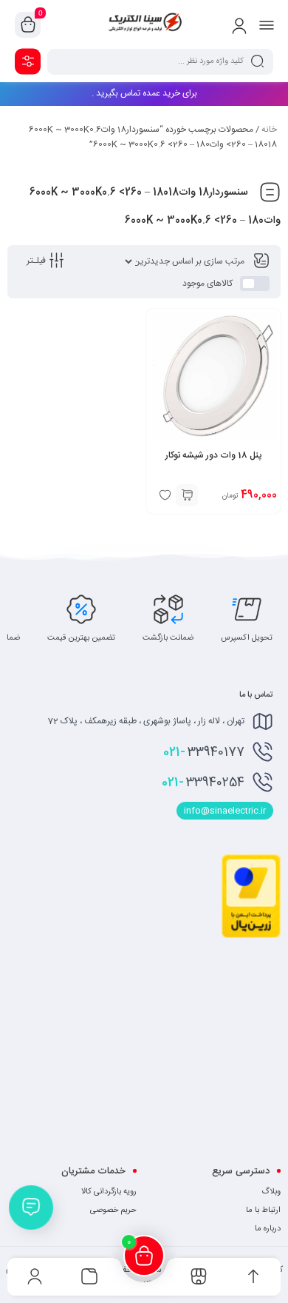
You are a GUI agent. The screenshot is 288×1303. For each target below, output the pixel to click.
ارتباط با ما (263, 1210)
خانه (269, 129)
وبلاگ (271, 1192)
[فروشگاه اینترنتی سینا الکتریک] (143, 24)
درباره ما (268, 1229)
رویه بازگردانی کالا (109, 1192)
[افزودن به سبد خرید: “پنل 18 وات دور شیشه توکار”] (187, 495)
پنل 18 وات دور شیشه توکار (213, 455)
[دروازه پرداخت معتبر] (251, 935)
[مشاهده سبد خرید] (28, 25)
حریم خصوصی (113, 1210)
